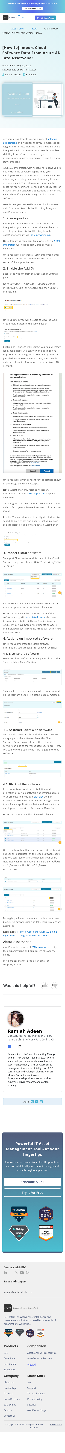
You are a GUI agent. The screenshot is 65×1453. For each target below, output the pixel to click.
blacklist (38, 796)
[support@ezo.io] (11, 1287)
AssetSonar (18, 28)
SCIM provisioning (40, 234)
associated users (36, 617)
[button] (32, 1101)
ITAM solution (39, 947)
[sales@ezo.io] (26, 1287)
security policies (36, 493)
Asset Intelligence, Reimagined (25, 1308)
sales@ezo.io (26, 1292)
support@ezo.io (11, 1292)
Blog (34, 28)
